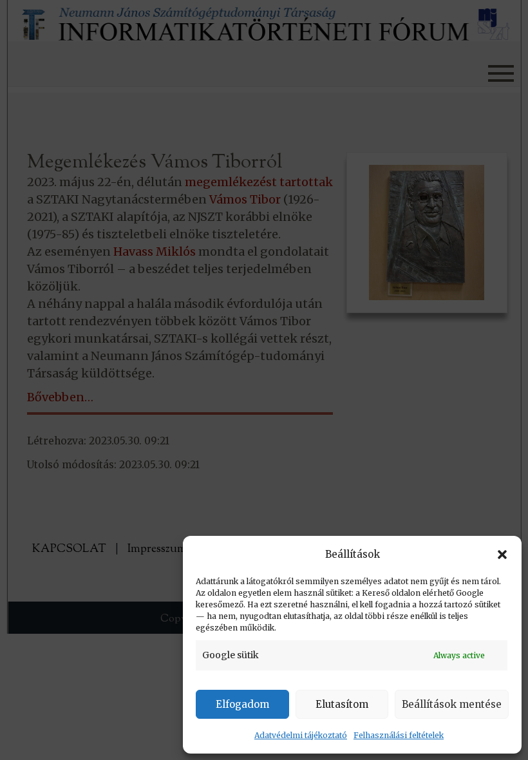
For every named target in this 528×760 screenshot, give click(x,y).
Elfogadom (242, 704)
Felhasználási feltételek (399, 735)
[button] (502, 554)
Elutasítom (342, 704)
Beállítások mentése (452, 704)
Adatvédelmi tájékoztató (300, 735)
